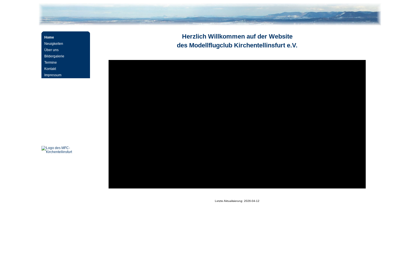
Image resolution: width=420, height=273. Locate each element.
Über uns (51, 50)
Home (49, 37)
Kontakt (50, 69)
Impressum (52, 75)
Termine (50, 63)
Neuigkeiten (53, 44)
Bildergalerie (54, 56)
